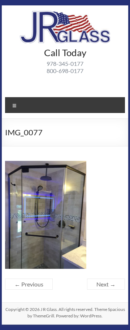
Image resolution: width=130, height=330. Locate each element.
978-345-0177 (65, 63)
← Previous (28, 284)
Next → (106, 284)
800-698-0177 (65, 70)
